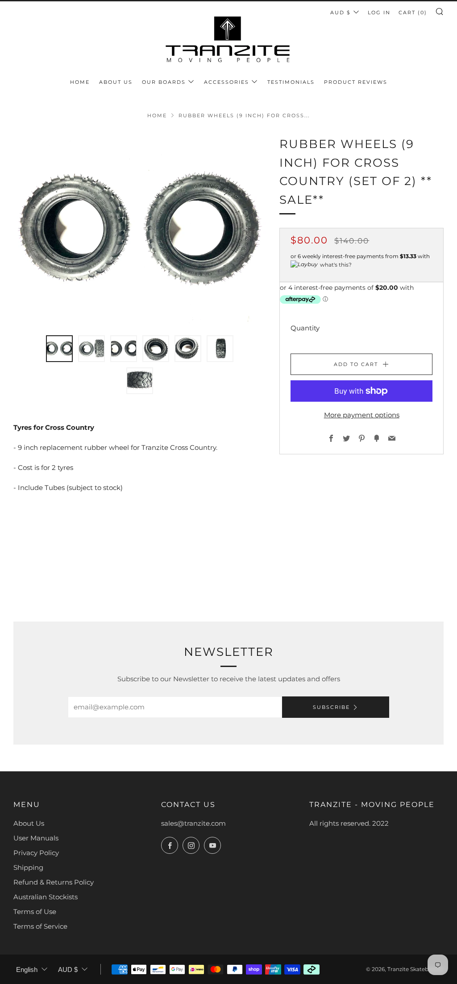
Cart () (413, 12)
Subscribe (331, 707)
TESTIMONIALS (291, 82)
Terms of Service (40, 926)
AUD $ (340, 12)
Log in (379, 12)
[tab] (59, 348)
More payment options (361, 415)
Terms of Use (34, 911)
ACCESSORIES (226, 82)
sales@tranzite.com (193, 823)
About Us (28, 823)
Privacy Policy (36, 852)
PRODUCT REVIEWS (355, 82)
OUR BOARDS (164, 82)
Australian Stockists (45, 897)
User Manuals (35, 838)
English (26, 969)
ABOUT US (116, 82)
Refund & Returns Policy (53, 882)
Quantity (305, 328)
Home (157, 115)
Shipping (28, 867)
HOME (80, 82)
